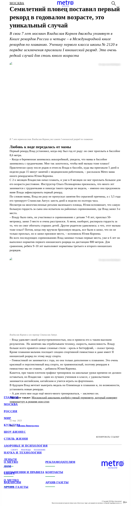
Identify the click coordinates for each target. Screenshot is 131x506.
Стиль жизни (16, 438)
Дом (7, 466)
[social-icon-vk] (6, 499)
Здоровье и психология (26, 445)
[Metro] (65, 3)
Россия (10, 411)
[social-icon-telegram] (12, 499)
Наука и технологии (23, 452)
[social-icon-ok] (19, 499)
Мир (7, 418)
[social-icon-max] (25, 499)
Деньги (10, 459)
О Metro (11, 480)
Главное (11, 397)
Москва (11, 404)
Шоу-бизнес (15, 431)
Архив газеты (16, 487)
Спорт (9, 473)
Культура (12, 425)
